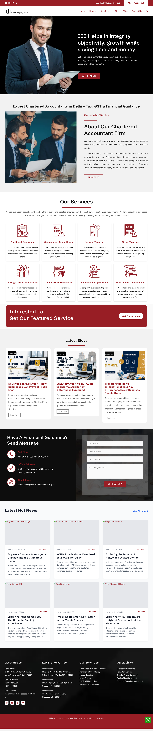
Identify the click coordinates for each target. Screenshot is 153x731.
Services (105, 11)
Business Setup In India (126, 669)
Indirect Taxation (94, 242)
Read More (14, 415)
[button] (135, 3)
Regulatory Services (125, 672)
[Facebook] (6, 3)
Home (82, 11)
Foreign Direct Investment (23, 282)
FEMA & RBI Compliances (130, 282)
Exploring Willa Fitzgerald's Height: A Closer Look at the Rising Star (123, 620)
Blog (117, 11)
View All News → (140, 511)
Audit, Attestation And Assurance (92, 669)
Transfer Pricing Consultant (127, 675)
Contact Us (137, 11)
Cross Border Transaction (58, 282)
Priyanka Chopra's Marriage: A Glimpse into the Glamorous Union (27, 557)
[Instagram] (9, 3)
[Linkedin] (13, 3)
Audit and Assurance (23, 242)
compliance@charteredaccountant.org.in (36, 484)
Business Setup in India (94, 282)
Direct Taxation (130, 242)
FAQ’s (125, 11)
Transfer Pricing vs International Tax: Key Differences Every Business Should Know (122, 388)
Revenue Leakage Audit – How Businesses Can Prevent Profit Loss (27, 386)
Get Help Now (115, 484)
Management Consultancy (59, 242)
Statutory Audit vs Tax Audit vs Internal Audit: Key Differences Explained (75, 386)
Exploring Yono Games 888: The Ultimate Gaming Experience (25, 620)
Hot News (43, 549)
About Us (93, 11)
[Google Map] (17, 3)
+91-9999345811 (41, 457)
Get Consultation (131, 316)
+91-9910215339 (25, 457)
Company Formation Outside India (130, 681)
